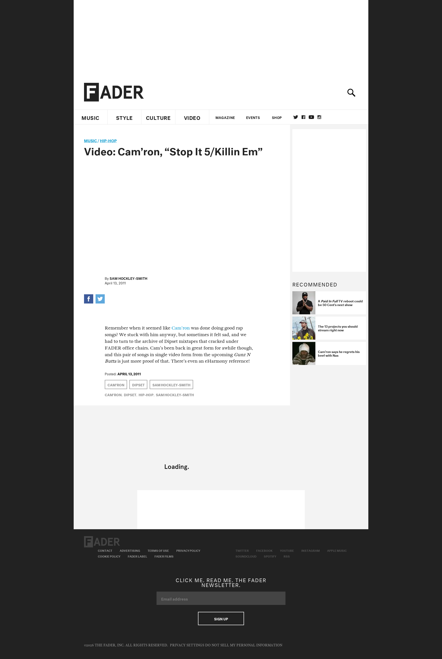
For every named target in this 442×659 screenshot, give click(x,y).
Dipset (138, 384)
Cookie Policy (109, 556)
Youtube (287, 550)
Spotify (270, 556)
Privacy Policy (188, 550)
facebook (303, 117)
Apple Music (337, 550)
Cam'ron (181, 328)
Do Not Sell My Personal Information (243, 645)
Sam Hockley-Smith (128, 278)
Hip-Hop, (146, 394)
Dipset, (130, 394)
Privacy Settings (187, 645)
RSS (287, 556)
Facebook (264, 550)
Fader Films (164, 556)
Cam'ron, (113, 394)
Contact (105, 550)
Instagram (310, 550)
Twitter (295, 117)
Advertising (130, 550)
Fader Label (137, 556)
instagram (319, 117)
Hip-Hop (108, 140)
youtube (311, 117)
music (90, 140)
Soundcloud (246, 556)
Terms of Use (158, 550)
